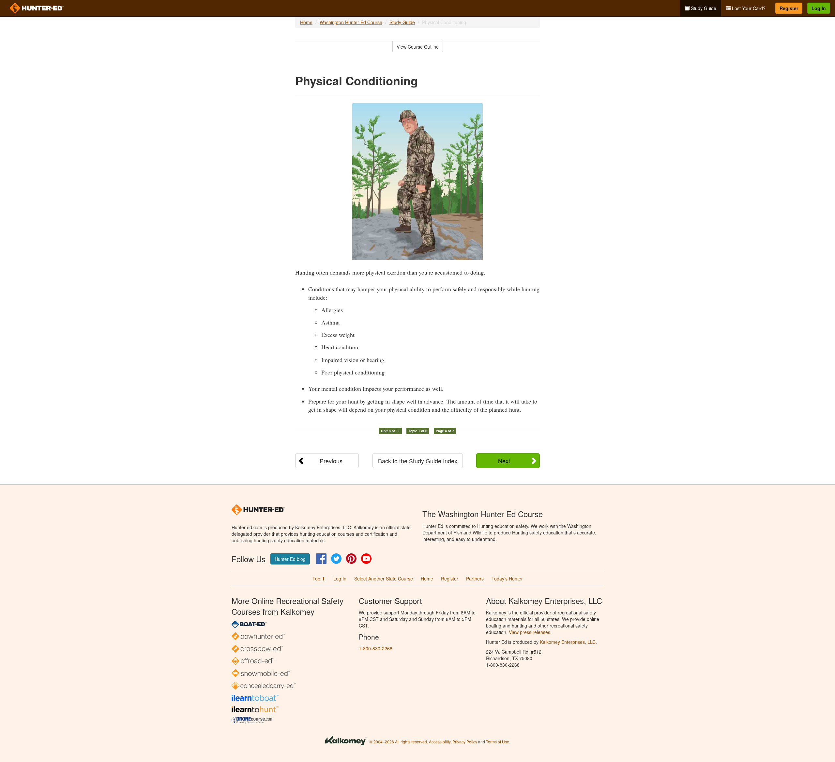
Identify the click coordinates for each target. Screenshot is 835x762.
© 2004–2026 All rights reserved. (399, 741)
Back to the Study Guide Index (417, 460)
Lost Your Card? (748, 8)
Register (789, 8)
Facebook (321, 558)
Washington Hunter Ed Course (351, 22)
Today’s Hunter (507, 578)
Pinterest (351, 558)
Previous (331, 460)
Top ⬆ (319, 578)
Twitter (336, 558)
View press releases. (530, 632)
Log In (819, 8)
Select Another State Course (383, 578)
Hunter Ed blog (290, 559)
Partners (475, 578)
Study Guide (703, 8)
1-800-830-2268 (375, 648)
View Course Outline (418, 46)
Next (504, 460)
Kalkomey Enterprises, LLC (568, 642)
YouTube (366, 558)
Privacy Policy (464, 741)
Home (306, 22)
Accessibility (439, 741)
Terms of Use (497, 741)
